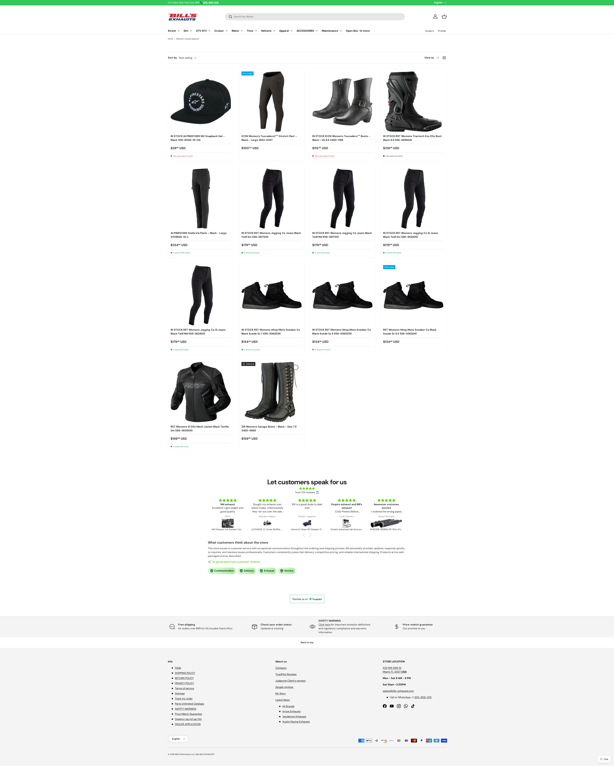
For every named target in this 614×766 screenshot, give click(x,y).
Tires (250, 30)
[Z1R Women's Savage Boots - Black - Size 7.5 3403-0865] (271, 392)
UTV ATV (201, 30)
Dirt (186, 30)
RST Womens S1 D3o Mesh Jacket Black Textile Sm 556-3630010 (200, 428)
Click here (325, 624)
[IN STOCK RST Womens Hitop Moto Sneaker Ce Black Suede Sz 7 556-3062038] (271, 295)
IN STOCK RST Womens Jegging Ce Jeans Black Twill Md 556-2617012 (342, 235)
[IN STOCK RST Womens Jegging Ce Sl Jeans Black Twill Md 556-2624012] (201, 295)
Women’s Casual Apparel (187, 39)
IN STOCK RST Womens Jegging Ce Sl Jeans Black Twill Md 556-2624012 (198, 331)
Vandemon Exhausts (294, 716)
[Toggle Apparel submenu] (291, 31)
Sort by (172, 57)
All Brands (288, 706)
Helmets (266, 30)
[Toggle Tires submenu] (256, 31)
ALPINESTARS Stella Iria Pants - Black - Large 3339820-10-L (199, 235)
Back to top (307, 642)
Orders (429, 31)
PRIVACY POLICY (184, 683)
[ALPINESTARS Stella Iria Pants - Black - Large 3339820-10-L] (201, 198)
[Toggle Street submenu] (179, 31)
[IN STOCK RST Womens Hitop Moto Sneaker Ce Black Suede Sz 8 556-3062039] (342, 295)
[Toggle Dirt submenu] (191, 31)
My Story (280, 693)
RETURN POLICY (184, 678)
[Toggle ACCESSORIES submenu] (317, 31)
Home (170, 39)
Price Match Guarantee (188, 714)
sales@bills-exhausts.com (398, 691)
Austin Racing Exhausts (296, 721)
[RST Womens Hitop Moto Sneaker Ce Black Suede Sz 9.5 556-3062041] (413, 295)
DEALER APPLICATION (188, 724)
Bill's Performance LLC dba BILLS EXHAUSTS (194, 754)
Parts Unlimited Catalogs (189, 703)
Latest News (282, 700)
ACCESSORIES (305, 30)
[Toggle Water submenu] (242, 31)
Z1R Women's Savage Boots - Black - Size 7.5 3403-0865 (269, 428)
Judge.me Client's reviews (290, 680)
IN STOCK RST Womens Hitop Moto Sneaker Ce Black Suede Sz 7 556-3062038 (270, 331)
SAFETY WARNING (185, 709)
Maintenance (330, 30)
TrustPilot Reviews (286, 674)
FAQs (178, 668)
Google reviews (284, 687)
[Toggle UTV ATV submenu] (209, 31)
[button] (444, 16)
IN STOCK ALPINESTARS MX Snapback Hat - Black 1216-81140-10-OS (198, 138)
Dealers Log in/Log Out (188, 719)
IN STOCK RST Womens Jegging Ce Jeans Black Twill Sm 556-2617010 (271, 235)
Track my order (184, 698)
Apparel (284, 30)
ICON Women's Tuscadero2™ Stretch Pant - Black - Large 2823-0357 (269, 138)
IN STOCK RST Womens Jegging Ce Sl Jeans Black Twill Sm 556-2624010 (410, 235)
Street (172, 30)
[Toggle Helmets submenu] (274, 31)
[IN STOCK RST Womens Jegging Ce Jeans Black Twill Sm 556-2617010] (271, 198)
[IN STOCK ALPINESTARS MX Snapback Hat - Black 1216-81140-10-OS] (201, 101)
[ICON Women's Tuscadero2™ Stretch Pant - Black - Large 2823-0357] (271, 101)
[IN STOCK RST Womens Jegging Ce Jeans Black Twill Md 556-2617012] (342, 198)
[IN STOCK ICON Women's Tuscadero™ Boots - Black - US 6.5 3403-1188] (342, 101)
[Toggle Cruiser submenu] (226, 31)
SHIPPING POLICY (185, 673)
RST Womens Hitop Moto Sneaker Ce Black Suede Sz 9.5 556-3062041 (410, 331)
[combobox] (315, 16)
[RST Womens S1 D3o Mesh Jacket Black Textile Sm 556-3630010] (201, 392)
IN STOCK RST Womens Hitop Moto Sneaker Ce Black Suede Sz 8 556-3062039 (341, 331)
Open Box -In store (358, 30)
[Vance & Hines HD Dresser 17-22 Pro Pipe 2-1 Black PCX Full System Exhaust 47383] (267, 523)
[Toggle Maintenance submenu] (341, 31)
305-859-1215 (423, 697)
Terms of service (184, 688)
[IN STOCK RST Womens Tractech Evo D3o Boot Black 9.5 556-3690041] (413, 101)
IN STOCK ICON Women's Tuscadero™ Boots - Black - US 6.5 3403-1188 (341, 138)
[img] (307, 489)
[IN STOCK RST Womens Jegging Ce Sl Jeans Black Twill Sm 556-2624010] (413, 198)
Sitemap (180, 693)
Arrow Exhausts (291, 711)
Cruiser (219, 30)
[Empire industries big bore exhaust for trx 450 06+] (307, 523)
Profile (442, 31)
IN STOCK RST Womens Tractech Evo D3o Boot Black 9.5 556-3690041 (412, 138)
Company (281, 668)
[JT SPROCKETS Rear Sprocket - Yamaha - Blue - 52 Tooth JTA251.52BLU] (386, 523)
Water (235, 30)
